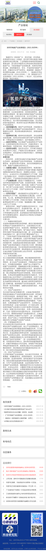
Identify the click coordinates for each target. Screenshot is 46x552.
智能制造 (10, 30)
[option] (9, 30)
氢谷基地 (8, 34)
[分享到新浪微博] (35, 391)
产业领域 (12, 41)
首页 (5, 41)
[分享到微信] (40, 391)
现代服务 (23, 30)
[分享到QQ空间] (30, 391)
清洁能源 (36, 30)
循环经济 (19, 34)
